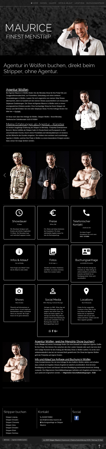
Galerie (52, 3)
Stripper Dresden (12, 420)
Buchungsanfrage (95, 3)
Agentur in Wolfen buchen (19, 440)
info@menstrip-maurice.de (51, 420)
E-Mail (100, 440)
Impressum (66, 440)
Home (35, 3)
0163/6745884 (46, 417)
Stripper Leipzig (11, 417)
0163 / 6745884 (84, 236)
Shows (43, 3)
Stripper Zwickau (12, 433)
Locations (79, 3)
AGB (88, 440)
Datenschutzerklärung (78, 440)
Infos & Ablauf (65, 3)
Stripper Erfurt (11, 430)
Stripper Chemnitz (12, 422)
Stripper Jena (11, 425)
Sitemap (94, 440)
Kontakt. (18, 111)
